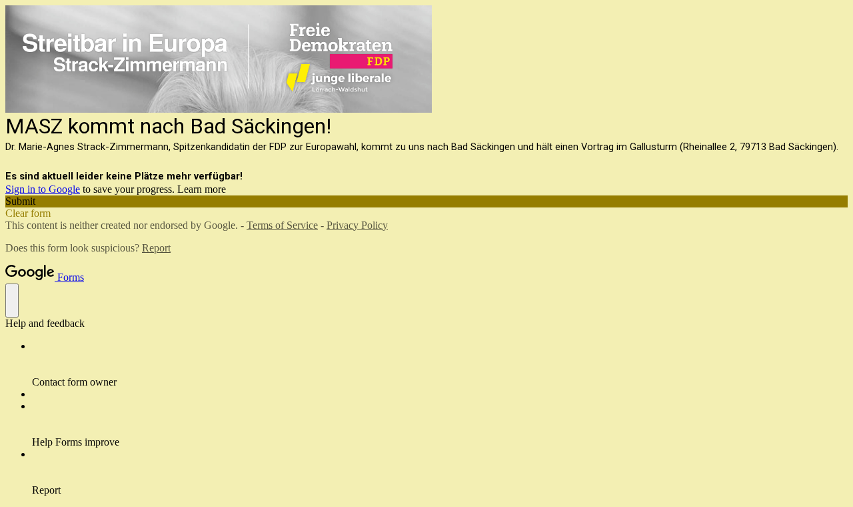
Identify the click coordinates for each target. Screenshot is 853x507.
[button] (426, 201)
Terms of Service (282, 225)
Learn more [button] (201, 189)
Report (156, 248)
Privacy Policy (357, 225)
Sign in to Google (42, 189)
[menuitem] (440, 364)
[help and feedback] (12, 301)
